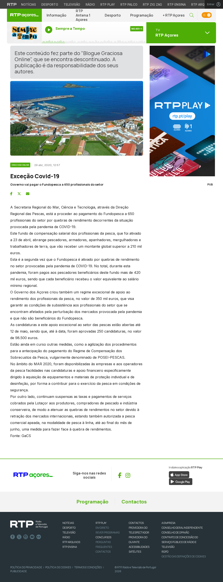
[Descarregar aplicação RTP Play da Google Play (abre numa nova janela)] (181, 481)
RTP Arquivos (202, 4)
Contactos (134, 501)
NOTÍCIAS (68, 523)
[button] (191, 15)
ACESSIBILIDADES (139, 547)
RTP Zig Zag (152, 4)
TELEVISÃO (69, 532)
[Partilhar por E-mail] (27, 193)
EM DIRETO (102, 528)
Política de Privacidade (26, 567)
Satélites (135, 551)
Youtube (32, 537)
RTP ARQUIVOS (71, 542)
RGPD (165, 551)
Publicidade (18, 571)
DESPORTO (69, 528)
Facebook (12, 537)
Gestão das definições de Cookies (184, 556)
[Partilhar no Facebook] (11, 193)
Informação (56, 15)
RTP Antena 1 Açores (83, 15)
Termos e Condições (88, 567)
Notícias (28, 4)
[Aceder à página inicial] (24, 15)
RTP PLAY (101, 523)
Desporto (49, 4)
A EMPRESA (168, 523)
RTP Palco (128, 4)
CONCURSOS (103, 537)
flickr (38, 537)
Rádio (90, 4)
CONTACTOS (136, 523)
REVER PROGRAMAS (108, 532)
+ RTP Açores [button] (174, 15)
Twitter (19, 537)
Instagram (25, 537)
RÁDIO (66, 537)
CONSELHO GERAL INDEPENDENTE (182, 528)
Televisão (72, 4)
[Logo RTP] (29, 524)
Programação (141, 15)
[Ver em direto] (24, 33)
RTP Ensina (176, 4)
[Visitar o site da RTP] (12, 4)
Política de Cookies (58, 567)
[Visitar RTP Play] (181, 111)
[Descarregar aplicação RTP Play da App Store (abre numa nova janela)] (179, 474)
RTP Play (107, 4)
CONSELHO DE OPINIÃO (175, 532)
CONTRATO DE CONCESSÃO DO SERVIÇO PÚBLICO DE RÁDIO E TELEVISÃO (180, 542)
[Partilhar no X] (19, 193)
